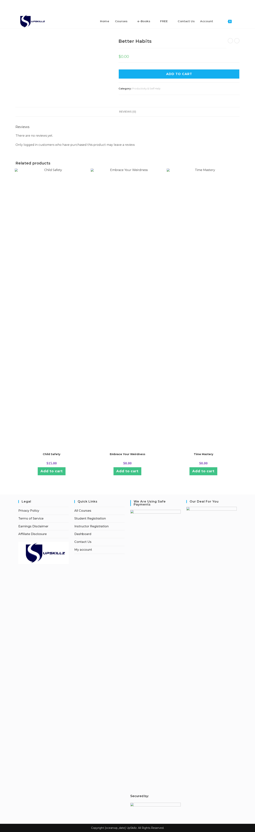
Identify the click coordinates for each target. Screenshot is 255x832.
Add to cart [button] (52, 471)
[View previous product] (230, 40)
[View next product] (237, 40)
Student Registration (90, 518)
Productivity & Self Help (146, 88)
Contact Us (82, 542)
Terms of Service (30, 518)
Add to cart (179, 74)
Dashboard (82, 534)
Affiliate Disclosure (32, 534)
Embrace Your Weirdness (127, 454)
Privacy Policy (28, 510)
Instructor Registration (91, 526)
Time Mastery (203, 454)
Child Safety (51, 454)
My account (83, 549)
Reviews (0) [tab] (127, 111)
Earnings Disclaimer (33, 526)
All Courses (82, 510)
